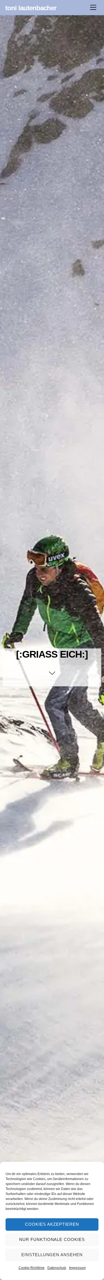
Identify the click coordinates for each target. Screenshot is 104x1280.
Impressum (77, 1268)
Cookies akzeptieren (52, 1224)
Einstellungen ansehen (52, 1254)
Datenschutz (56, 1268)
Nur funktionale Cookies (52, 1239)
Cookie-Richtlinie (32, 1268)
